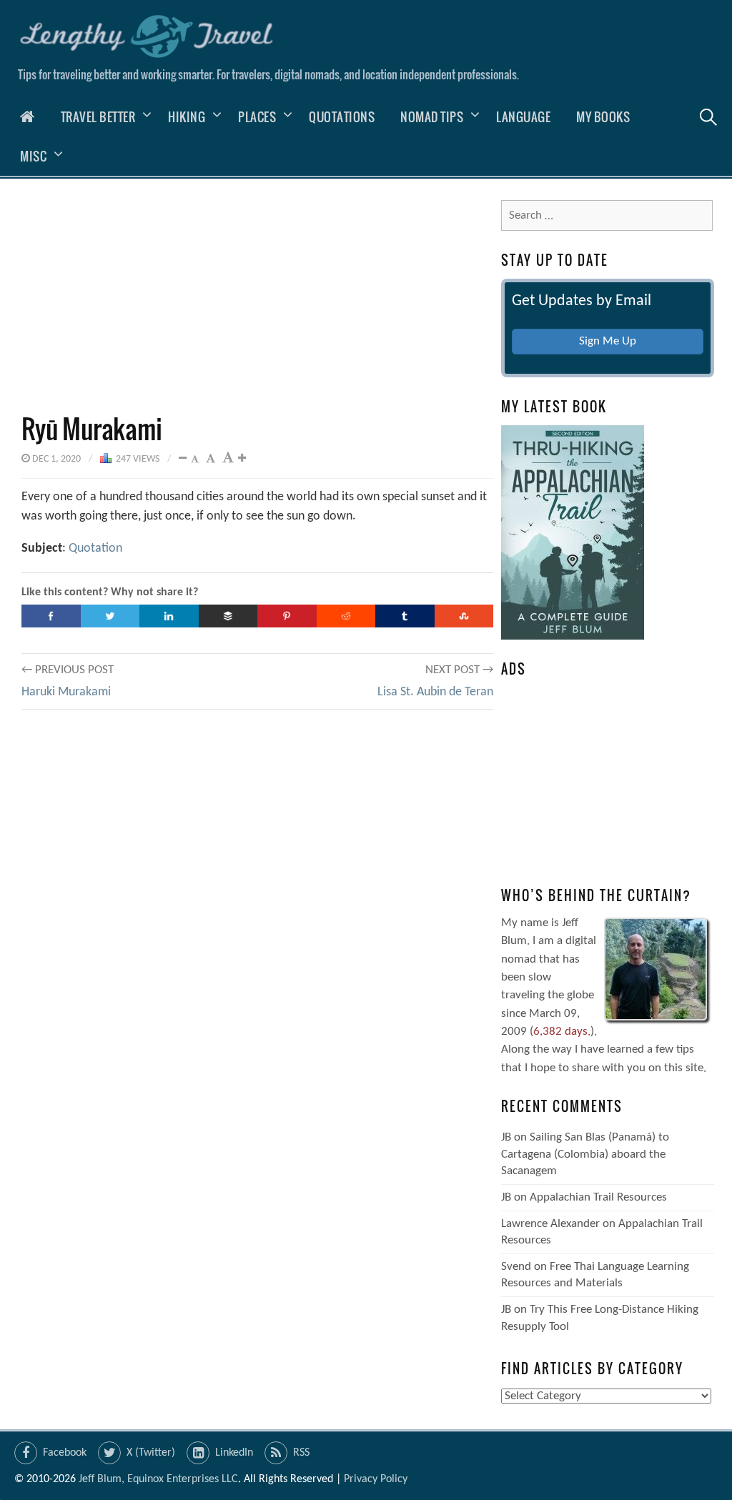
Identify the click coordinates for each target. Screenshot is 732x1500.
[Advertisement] (257, 296)
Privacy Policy (375, 1479)
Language (523, 117)
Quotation (95, 548)
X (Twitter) (151, 1453)
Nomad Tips (431, 117)
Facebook (64, 1453)
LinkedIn (234, 1453)
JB (506, 1137)
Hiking (186, 117)
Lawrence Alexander (550, 1224)
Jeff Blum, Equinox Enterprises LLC (158, 1479)
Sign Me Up (607, 341)
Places (257, 117)
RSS (301, 1453)
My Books (603, 117)
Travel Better (98, 117)
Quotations (342, 117)
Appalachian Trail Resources (598, 1197)
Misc (33, 156)
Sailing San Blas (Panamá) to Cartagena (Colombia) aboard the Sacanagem (585, 1154)
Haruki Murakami (66, 692)
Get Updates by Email (581, 301)
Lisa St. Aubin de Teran (435, 692)
